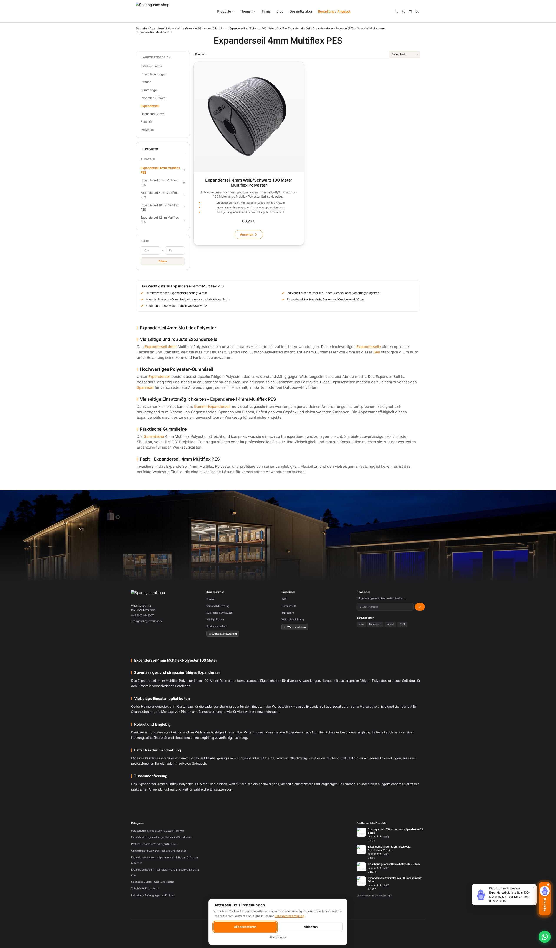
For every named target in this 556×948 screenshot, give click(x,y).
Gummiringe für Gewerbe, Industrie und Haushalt (158, 850)
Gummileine (154, 436)
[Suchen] (396, 11)
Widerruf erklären (296, 626)
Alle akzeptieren (245, 926)
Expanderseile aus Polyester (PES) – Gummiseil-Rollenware (349, 28)
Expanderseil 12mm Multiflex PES (163, 220)
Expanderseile (368, 346)
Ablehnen (311, 926)
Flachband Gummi (153, 114)
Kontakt (210, 599)
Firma (266, 11)
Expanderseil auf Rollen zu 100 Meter (252, 28)
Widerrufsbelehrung (292, 619)
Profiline (146, 82)
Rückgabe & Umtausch (219, 612)
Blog (279, 11)
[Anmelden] (403, 11)
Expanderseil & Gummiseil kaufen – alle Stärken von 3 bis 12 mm (188, 28)
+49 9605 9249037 (142, 615)
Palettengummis (151, 66)
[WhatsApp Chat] (545, 937)
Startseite (141, 28)
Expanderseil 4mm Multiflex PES (163, 170)
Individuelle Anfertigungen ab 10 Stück (153, 895)
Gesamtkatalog (301, 11)
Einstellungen (278, 937)
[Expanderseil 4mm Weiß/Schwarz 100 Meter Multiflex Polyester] (249, 153)
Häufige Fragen (215, 619)
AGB (284, 599)
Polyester (151, 149)
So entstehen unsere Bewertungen (374, 895)
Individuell (147, 129)
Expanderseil (150, 106)
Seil (377, 352)
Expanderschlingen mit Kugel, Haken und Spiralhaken (161, 837)
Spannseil (145, 387)
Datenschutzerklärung (289, 916)
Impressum (287, 612)
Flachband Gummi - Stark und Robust (152, 881)
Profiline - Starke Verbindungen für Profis (154, 844)
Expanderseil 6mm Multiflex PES (163, 182)
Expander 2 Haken (153, 98)
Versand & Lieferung (217, 606)
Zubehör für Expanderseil (145, 888)
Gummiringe (149, 90)
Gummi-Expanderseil (212, 406)
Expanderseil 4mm (161, 346)
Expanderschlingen (153, 74)
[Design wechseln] (417, 11)
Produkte (224, 11)
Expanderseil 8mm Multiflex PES (163, 195)
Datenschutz (288, 606)
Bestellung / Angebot (334, 11)
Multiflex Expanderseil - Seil (294, 28)
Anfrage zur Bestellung (224, 633)
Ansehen (246, 234)
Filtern (163, 261)
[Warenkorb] (410, 11)
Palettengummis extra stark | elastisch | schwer (157, 830)
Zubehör (146, 121)
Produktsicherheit (216, 626)
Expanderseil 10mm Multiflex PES (163, 207)
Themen (246, 11)
